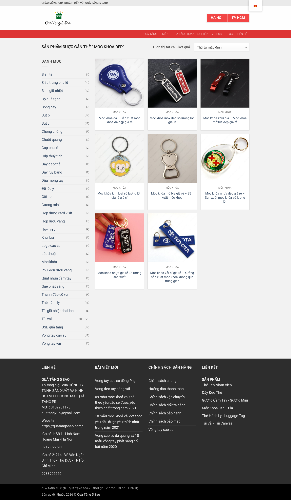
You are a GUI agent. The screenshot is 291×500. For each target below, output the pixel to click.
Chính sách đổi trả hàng (166, 405)
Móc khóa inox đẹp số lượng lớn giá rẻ (172, 120)
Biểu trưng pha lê (55, 83)
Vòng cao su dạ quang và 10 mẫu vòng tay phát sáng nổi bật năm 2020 (117, 441)
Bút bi (46, 115)
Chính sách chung (162, 381)
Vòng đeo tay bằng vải (112, 389)
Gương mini (51, 205)
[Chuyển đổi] (86, 319)
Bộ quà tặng (51, 99)
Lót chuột (49, 254)
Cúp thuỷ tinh (52, 156)
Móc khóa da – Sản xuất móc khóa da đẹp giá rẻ (119, 120)
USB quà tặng (52, 327)
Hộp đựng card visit (57, 213)
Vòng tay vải (51, 343)
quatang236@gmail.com (61, 413)
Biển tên (48, 74)
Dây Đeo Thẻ (212, 393)
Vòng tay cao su (54, 335)
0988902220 (51, 474)
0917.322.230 (52, 447)
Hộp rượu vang (53, 221)
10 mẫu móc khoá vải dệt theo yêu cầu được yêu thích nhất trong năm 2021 (118, 421)
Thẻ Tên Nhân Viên (217, 385)
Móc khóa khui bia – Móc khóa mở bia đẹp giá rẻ (225, 120)
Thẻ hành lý (51, 303)
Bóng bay (49, 107)
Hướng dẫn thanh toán (166, 389)
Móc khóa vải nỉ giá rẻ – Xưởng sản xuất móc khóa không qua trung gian (172, 277)
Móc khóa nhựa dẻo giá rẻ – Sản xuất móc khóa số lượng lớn (225, 197)
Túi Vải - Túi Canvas (217, 423)
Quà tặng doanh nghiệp (190, 33)
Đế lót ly (48, 189)
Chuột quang (52, 140)
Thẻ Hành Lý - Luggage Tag (223, 416)
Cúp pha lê (50, 148)
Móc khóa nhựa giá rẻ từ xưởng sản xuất (119, 275)
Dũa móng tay (53, 180)
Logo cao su (51, 246)
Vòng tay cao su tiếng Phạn (116, 381)
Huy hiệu (48, 229)
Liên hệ (242, 33)
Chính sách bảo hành (164, 413)
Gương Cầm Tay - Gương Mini (225, 400)
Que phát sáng (53, 286)
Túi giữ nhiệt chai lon (58, 311)
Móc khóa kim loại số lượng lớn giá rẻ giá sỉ (119, 195)
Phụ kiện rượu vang (57, 270)
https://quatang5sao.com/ (62, 426)
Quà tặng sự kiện (156, 33)
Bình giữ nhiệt (52, 91)
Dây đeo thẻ (51, 164)
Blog (229, 33)
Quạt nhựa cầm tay (56, 278)
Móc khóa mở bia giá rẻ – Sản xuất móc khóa (172, 195)
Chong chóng (52, 132)
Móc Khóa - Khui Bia (217, 408)
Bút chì (47, 123)
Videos (217, 33)
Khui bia (48, 238)
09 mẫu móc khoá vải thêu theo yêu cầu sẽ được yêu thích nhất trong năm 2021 (115, 402)
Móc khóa (49, 262)
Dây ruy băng (52, 172)
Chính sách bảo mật (164, 421)
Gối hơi (47, 197)
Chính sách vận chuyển (166, 397)
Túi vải (47, 319)
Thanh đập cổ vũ (55, 295)
